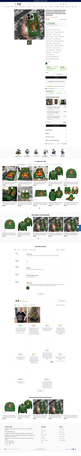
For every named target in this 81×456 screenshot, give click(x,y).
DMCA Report (16, 449)
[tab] (38, 238)
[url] (54, 17)
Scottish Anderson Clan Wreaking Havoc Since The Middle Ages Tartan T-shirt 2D (20, 333)
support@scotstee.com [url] (11, 431)
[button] (80, 228)
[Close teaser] (78, 231)
